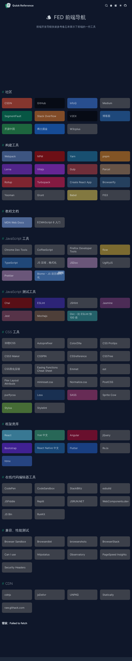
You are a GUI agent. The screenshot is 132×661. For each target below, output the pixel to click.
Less (40, 395)
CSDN (8, 103)
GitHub (41, 103)
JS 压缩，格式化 (47, 262)
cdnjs (8, 594)
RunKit (41, 514)
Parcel (106, 169)
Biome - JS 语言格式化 (49, 275)
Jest (7, 315)
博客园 (106, 116)
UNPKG (74, 594)
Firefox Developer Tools (81, 250)
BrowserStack (111, 541)
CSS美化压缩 (12, 369)
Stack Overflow (46, 116)
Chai (7, 303)
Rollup (8, 182)
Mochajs (42, 315)
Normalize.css (78, 382)
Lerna (8, 169)
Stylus (8, 407)
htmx (8, 461)
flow (105, 249)
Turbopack (43, 182)
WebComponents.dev (116, 501)
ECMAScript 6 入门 (48, 222)
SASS (73, 395)
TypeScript (11, 262)
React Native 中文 (48, 448)
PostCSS (108, 382)
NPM (40, 156)
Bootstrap (11, 448)
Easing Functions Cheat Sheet (47, 369)
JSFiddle (10, 501)
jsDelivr (41, 594)
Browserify (109, 182)
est (104, 369)
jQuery (106, 435)
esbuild (107, 488)
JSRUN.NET (77, 501)
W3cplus (75, 129)
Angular (74, 435)
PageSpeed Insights (115, 554)
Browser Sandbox (15, 541)
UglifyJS (108, 262)
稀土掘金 (42, 128)
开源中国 (10, 128)
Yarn (72, 156)
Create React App (81, 182)
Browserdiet (44, 541)
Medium (107, 103)
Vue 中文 (42, 435)
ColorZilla (75, 343)
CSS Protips (110, 343)
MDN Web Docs (14, 222)
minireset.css (45, 382)
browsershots (78, 541)
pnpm (106, 156)
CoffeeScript (45, 249)
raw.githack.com (14, 607)
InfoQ (73, 103)
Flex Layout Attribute (12, 382)
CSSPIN (42, 356)
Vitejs (40, 169)
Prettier (9, 275)
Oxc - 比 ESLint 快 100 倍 (81, 315)
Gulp (72, 169)
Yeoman (9, 195)
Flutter (74, 448)
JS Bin (8, 514)
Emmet (74, 369)
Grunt (40, 195)
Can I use (10, 554)
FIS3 (105, 195)
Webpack (10, 156)
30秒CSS (10, 343)
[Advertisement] (66, 56)
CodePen (10, 488)
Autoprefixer (44, 343)
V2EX (73, 116)
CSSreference (78, 356)
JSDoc (74, 262)
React (8, 435)
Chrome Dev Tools (16, 249)
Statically (108, 594)
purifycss (10, 395)
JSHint (74, 303)
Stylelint (42, 407)
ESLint (41, 303)
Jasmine (108, 303)
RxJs (105, 448)
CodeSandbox (46, 488)
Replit (40, 501)
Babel (73, 195)
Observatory (77, 554)
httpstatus (43, 554)
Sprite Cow (109, 395)
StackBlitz (76, 488)
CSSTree (108, 356)
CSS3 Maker (12, 356)
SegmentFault (13, 116)
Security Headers (15, 567)
